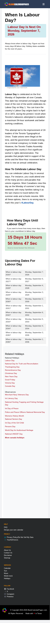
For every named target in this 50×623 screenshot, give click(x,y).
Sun (5, 571)
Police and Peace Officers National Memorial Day (25, 412)
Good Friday (10, 380)
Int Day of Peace (11, 408)
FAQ (5, 527)
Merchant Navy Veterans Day (17, 395)
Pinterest (9, 597)
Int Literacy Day (11, 398)
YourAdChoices (12, 540)
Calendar (7, 568)
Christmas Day (11, 373)
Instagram (10, 594)
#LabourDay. (27, 203)
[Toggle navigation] (43, 4)
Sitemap (7, 558)
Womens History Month (14, 416)
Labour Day (9, 360)
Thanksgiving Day (12, 367)
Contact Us (8, 553)
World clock (8, 576)
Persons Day (10, 426)
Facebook (10, 589)
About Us (7, 550)
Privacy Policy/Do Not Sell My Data (19, 537)
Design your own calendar (13, 530)
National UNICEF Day (14, 434)
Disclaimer (8, 555)
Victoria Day (10, 383)
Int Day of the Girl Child (14, 423)
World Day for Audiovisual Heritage (19, 430)
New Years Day (11, 376)
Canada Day (10, 386)
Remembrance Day (13, 370)
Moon (6, 573)
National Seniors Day (13, 419)
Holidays (7, 578)
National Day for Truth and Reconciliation (21, 364)
